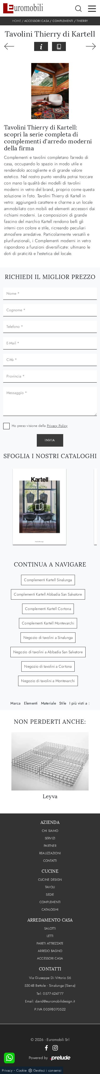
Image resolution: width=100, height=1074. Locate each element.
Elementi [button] (31, 703)
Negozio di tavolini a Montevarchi (48, 680)
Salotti (50, 928)
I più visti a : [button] (79, 703)
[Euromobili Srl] (23, 8)
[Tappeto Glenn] (9, 46)
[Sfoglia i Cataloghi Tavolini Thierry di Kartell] (59, 46)
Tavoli (50, 887)
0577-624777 (53, 993)
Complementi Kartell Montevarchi (48, 623)
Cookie (21, 1070)
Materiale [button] (48, 703)
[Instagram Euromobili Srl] (55, 1047)
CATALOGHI (50, 909)
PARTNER (50, 845)
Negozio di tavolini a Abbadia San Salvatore (48, 652)
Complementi (63, 21)
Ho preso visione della (39, 425)
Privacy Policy (57, 425)
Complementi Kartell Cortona (48, 608)
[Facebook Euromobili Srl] (46, 1047)
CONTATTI (50, 860)
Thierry (82, 21)
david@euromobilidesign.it (55, 1001)
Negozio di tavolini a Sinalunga (48, 637)
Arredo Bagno (50, 951)
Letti (50, 936)
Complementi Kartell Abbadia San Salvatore (48, 594)
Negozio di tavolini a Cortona (47, 666)
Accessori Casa (36, 21)
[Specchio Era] (91, 46)
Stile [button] (62, 703)
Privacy (7, 1070)
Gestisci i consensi (47, 1070)
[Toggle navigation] (92, 8)
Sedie (50, 894)
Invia (50, 440)
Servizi (50, 838)
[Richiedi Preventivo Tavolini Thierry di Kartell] (41, 46)
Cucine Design (50, 879)
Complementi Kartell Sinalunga (48, 580)
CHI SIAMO (50, 830)
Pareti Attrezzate (50, 943)
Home (16, 21)
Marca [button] (15, 703)
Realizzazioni (50, 853)
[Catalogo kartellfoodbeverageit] (39, 507)
